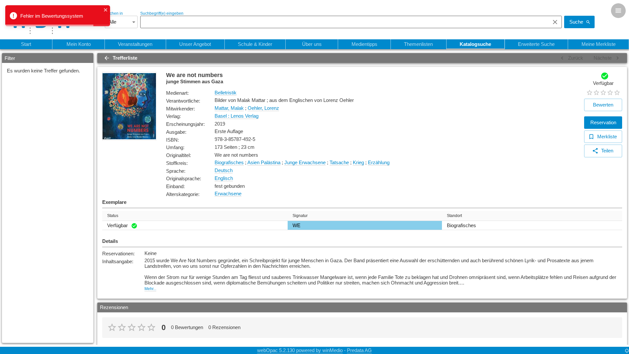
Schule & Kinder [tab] (255, 44)
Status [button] (112, 215)
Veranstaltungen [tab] (135, 44)
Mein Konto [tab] (79, 44)
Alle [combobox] (112, 22)
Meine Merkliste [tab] (598, 44)
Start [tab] (26, 44)
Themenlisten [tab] (418, 44)
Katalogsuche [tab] (475, 44)
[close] (106, 10)
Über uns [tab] (312, 44)
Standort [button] (454, 215)
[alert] (57, 15)
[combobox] (343, 22)
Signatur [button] (300, 215)
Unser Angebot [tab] (195, 44)
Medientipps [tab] (364, 44)
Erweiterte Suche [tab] (536, 44)
